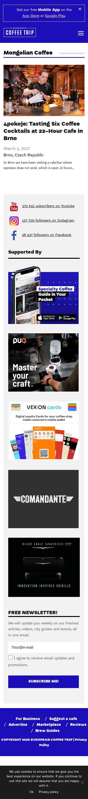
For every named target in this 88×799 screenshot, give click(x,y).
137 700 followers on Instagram (48, 221)
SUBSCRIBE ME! (43, 681)
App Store (30, 16)
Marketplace (49, 725)
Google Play (55, 16)
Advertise (17, 725)
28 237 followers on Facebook (46, 235)
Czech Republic (29, 155)
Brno (8, 155)
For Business (28, 719)
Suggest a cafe (63, 719)
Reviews (78, 725)
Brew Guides (47, 731)
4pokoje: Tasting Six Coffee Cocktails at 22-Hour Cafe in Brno (43, 131)
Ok (32, 792)
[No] (82, 782)
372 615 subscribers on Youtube (48, 206)
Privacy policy (48, 792)
